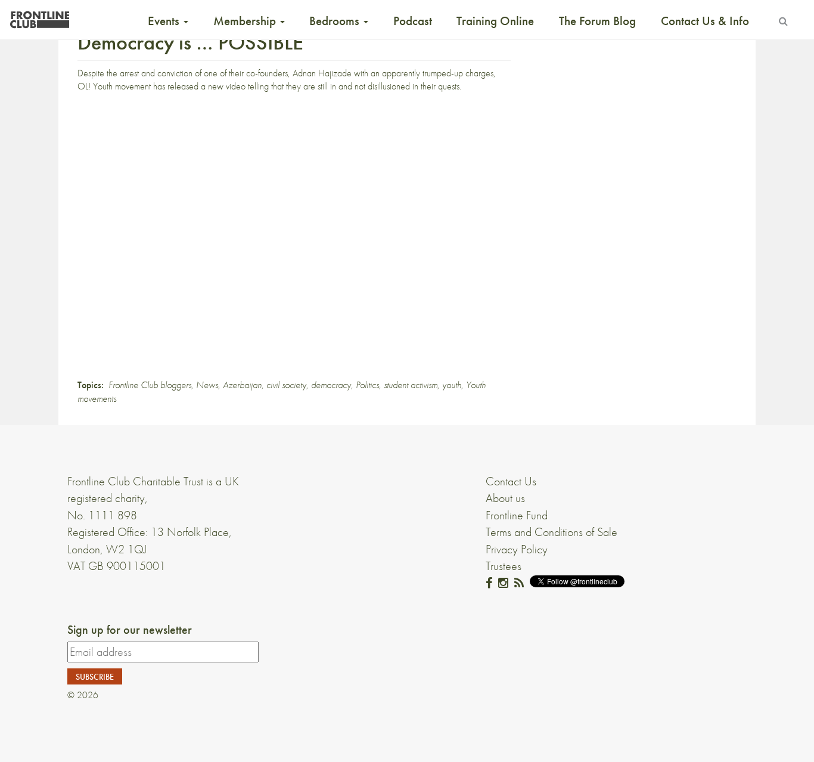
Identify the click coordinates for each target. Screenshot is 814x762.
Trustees (503, 566)
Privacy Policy (517, 549)
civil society (286, 385)
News (207, 385)
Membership (246, 21)
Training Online (495, 21)
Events (165, 21)
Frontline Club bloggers (149, 385)
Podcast (412, 21)
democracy (331, 385)
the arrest (123, 73)
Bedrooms (335, 21)
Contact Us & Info (705, 21)
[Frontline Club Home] (39, 16)
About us (505, 498)
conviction (174, 73)
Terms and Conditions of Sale (551, 532)
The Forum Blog (597, 21)
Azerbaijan (242, 385)
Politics (367, 385)
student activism (410, 385)
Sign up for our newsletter (129, 629)
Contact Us (511, 481)
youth (451, 385)
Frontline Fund (517, 515)
